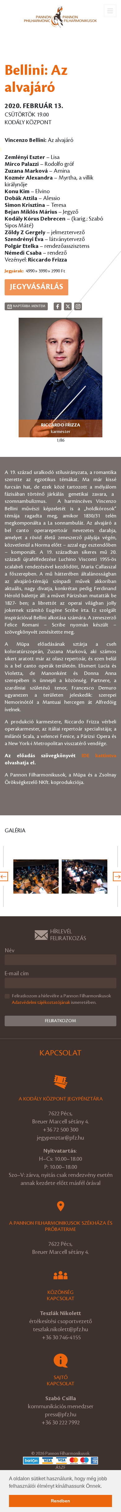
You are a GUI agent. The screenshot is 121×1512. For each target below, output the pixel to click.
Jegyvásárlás (36, 287)
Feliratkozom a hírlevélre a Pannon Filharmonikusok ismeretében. (61, 999)
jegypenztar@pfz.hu (60, 1138)
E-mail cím (17, 974)
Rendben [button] (60, 1500)
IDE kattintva (99, 755)
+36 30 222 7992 (61, 1422)
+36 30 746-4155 (61, 1337)
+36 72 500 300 (60, 1130)
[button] (104, 1486)
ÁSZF (60, 1467)
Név (9, 951)
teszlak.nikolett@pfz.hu (60, 1329)
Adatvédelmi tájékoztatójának (41, 1002)
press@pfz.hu (60, 1414)
